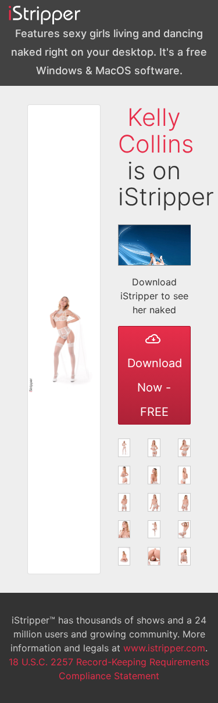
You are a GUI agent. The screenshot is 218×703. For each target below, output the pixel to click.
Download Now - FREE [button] (154, 387)
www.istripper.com (164, 648)
